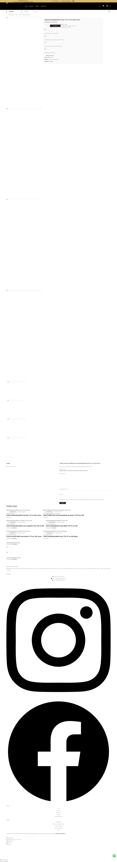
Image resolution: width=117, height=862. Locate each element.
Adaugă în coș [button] (12, 511)
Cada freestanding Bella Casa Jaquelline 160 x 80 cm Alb (25, 526)
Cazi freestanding (26, 14)
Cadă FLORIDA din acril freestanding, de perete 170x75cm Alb (63, 515)
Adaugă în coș (55, 25)
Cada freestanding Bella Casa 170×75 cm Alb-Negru (60, 536)
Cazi (20, 14)
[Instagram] (72, 1)
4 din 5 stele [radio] (79, 470)
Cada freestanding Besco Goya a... (13, 557)
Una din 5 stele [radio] (62, 470)
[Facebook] (73, 1)
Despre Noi (43, 6)
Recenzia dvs (62, 473)
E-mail (61, 494)
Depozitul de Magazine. (60, 833)
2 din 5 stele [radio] (68, 470)
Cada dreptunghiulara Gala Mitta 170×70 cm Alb (61, 526)
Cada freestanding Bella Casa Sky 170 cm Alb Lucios (23, 515)
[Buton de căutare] (109, 11)
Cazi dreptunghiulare (49, 513)
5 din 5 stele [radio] (84, 470)
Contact (37, 6)
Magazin (31, 6)
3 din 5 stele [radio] (74, 470)
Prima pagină (11, 14)
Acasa (26, 6)
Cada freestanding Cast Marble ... (13, 542)
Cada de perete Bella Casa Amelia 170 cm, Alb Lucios (24, 536)
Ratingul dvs (62, 469)
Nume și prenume (63, 489)
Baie (16, 14)
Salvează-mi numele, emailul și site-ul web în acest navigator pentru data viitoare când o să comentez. (82, 499)
